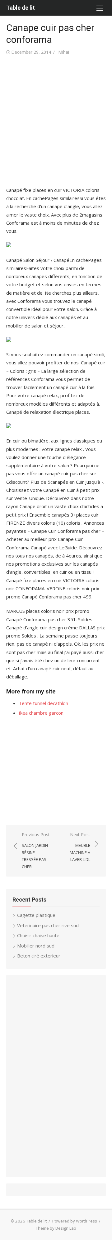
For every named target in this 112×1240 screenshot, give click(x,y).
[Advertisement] (56, 121)
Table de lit (20, 7)
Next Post (80, 847)
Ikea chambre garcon (41, 713)
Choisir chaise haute (38, 935)
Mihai (63, 52)
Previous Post (36, 850)
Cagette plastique (36, 915)
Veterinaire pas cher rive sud (48, 925)
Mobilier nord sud (35, 945)
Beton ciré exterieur (38, 955)
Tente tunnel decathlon (43, 703)
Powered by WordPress (74, 1221)
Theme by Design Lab (56, 1228)
